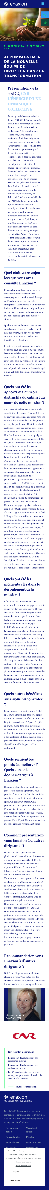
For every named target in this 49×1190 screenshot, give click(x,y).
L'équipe (30, 1137)
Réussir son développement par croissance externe (23, 1059)
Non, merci (15, 1181)
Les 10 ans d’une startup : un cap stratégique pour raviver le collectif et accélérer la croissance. (25, 1075)
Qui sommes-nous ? (12, 1130)
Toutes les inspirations (26, 1086)
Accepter (15, 1172)
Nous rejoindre (13, 1137)
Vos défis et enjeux (31, 1130)
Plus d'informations (23, 1165)
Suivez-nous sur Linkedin (20, 1100)
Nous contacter (33, 1142)
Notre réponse (12, 1142)
